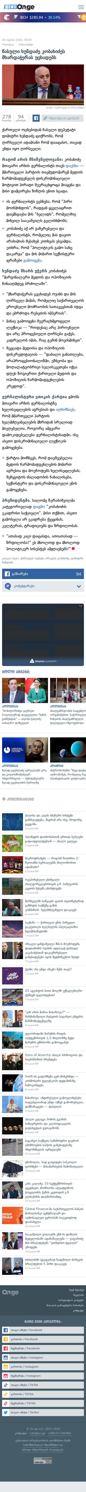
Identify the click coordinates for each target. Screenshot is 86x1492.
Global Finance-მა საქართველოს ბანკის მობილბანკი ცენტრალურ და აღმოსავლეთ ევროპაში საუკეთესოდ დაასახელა (43, 1217)
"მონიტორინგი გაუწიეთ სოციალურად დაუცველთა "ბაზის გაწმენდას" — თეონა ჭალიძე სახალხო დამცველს (24, 701)
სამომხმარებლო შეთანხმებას (41, 1444)
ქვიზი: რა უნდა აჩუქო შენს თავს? (43, 976)
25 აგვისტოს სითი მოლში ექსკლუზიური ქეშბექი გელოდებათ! (43, 997)
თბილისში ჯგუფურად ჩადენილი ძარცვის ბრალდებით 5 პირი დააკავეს (43, 1266)
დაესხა (72, 165)
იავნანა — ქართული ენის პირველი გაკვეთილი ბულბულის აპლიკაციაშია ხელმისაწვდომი (43, 929)
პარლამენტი (26, 44)
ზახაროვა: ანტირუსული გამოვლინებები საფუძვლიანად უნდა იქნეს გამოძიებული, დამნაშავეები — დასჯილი (43, 1104)
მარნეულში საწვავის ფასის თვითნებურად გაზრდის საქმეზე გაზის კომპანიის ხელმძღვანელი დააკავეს (43, 907)
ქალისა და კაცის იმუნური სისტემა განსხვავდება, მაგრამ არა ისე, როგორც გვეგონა (43, 822)
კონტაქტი (78, 1310)
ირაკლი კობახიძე (57, 558)
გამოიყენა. (33, 260)
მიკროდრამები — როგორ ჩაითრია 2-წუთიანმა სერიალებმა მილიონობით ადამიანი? (43, 864)
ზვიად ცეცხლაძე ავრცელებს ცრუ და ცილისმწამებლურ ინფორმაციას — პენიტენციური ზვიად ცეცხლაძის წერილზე (24, 761)
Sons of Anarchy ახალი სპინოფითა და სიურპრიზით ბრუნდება (43, 1061)
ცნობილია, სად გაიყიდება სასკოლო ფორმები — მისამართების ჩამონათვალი (43, 1168)
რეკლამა (78, 1295)
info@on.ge (37, 1433)
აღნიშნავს (65, 409)
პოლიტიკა (8, 44)
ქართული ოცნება (32, 558)
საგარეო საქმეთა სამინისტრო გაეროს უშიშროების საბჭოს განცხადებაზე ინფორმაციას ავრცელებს (43, 1147)
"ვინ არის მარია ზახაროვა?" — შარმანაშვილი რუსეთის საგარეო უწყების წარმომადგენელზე (43, 1018)
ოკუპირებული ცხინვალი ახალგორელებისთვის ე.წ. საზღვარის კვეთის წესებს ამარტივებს (43, 886)
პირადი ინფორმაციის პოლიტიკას (42, 1449)
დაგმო (39, 506)
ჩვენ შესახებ (76, 1290)
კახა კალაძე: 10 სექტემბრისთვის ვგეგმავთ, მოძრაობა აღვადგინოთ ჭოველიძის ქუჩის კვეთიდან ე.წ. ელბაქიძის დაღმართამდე (43, 1192)
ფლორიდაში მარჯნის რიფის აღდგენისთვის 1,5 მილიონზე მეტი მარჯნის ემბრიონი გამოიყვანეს (43, 1040)
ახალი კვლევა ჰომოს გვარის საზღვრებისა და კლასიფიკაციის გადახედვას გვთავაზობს (43, 1126)
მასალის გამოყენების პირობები (65, 1305)
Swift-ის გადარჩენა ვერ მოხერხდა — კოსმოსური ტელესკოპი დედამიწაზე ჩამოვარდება (43, 1083)
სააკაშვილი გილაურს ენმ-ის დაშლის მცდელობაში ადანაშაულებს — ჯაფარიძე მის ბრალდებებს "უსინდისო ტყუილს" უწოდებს (43, 1243)
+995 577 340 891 (59, 1433)
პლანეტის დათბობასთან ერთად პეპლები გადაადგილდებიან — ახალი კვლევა (43, 843)
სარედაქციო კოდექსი (71, 1300)
